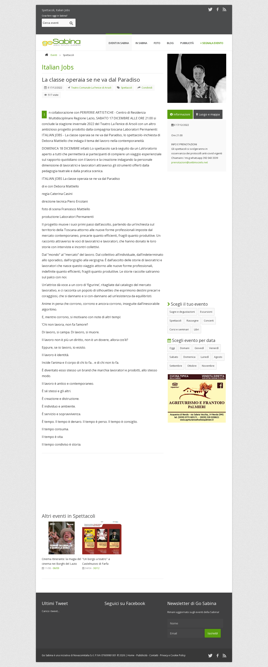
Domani (184, 348)
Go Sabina (47, 655)
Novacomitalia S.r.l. (84, 655)
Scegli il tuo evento (189, 304)
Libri (196, 329)
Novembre (208, 365)
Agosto (218, 357)
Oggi (172, 348)
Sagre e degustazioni (182, 311)
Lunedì (205, 357)
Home (131, 655)
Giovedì (199, 348)
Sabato (174, 357)
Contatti (153, 655)
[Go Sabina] (46, 55)
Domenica (189, 357)
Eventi (54, 55)
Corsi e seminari (179, 329)
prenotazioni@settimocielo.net (189, 162)
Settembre (176, 365)
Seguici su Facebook (125, 603)
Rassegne (193, 320)
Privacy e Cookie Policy (172, 655)
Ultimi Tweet (55, 603)
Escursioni (206, 311)
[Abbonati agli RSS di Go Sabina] (224, 9)
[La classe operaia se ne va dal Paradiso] (196, 78)
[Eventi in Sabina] (61, 45)
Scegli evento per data (193, 340)
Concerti (209, 320)
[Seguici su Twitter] (210, 9)
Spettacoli (175, 320)
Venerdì (214, 348)
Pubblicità (141, 655)
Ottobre (192, 365)
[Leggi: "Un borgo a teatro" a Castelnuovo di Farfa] (101, 555)
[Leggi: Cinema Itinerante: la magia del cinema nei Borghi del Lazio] (61, 555)
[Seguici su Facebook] (218, 9)
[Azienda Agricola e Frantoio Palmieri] (196, 422)
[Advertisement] (154, 23)
